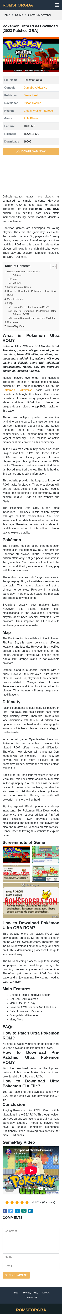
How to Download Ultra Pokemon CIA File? (34, 318)
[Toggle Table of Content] (52, 266)
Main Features (15, 299)
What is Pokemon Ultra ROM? (23, 271)
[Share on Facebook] (5, 1211)
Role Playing (31, 118)
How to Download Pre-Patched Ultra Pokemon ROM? (34, 313)
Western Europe (43, 110)
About (16, 1292)
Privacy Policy (30, 1292)
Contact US (31, 1297)
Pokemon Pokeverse (17, 390)
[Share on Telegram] (17, 1211)
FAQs (10, 303)
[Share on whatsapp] (24, 1211)
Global (28, 110)
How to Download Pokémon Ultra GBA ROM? (31, 293)
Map (15, 279)
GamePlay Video (16, 326)
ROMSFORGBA (18, 5)
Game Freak (31, 95)
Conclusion (13, 322)
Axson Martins (32, 103)
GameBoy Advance (35, 87)
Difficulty (17, 283)
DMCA (45, 1292)
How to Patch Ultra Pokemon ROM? (31, 307)
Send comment (16, 1275)
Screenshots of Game (19, 287)
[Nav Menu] (57, 5)
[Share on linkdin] (30, 1211)
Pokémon (17, 275)
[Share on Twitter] (10, 1211)
